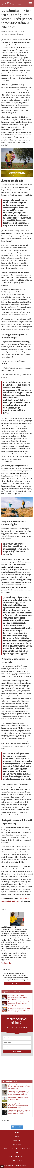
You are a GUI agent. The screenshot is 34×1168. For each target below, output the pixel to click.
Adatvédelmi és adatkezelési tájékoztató (17, 1149)
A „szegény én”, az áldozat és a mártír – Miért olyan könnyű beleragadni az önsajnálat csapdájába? (19, 1105)
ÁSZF (17, 1153)
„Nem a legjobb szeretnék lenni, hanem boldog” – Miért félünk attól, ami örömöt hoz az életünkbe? (19, 1086)
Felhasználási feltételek (17, 1157)
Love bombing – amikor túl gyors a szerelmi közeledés (18, 1098)
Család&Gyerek (5, 34)
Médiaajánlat (17, 1141)
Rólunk (17, 1132)
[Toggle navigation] (30, 3)
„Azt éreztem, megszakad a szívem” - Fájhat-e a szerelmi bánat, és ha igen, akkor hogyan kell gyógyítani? (19, 1111)
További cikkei (6, 963)
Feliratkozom (17, 984)
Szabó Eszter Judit (11, 31)
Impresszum (17, 1145)
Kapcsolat (17, 1136)
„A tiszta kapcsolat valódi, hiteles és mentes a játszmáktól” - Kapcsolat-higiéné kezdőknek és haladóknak (18, 1092)
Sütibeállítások (17, 1161)
